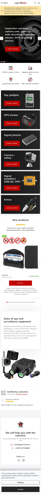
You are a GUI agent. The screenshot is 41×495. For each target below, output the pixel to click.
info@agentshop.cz (22, 444)
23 (34, 302)
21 (31, 302)
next (39, 262)
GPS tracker (3, 61)
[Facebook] (19, 460)
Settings (20, 482)
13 (22, 302)
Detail (21, 283)
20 (30, 302)
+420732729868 (22, 448)
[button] (1, 38)
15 (24, 302)
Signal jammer (4, 61)
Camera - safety (2, 61)
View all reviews (21, 394)
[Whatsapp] (23, 460)
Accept (20, 489)
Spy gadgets (1, 61)
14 (23, 302)
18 (28, 302)
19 (29, 302)
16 (25, 302)
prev (1, 262)
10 (18, 302)
